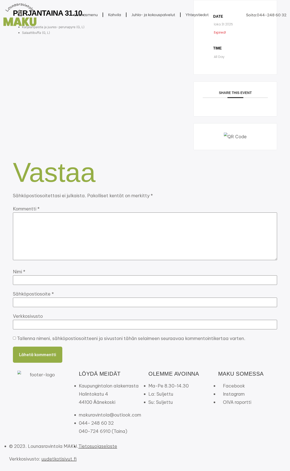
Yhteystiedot (197, 14)
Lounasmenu (86, 14)
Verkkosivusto (28, 316)
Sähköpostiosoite (33, 294)
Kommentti (26, 209)
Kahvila (114, 14)
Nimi (19, 271)
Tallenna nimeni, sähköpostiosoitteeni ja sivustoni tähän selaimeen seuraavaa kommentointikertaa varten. (131, 338)
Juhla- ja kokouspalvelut (153, 14)
